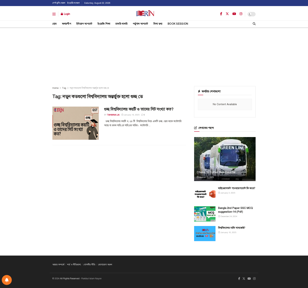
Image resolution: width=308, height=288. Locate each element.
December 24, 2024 (228, 216)
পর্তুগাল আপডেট (140, 23)
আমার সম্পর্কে (58, 264)
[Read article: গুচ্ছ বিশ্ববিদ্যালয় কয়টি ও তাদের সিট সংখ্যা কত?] (75, 123)
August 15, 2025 (206, 177)
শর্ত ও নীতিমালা (74, 264)
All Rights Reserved (69, 278)
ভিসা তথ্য (157, 23)
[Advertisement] (154, 54)
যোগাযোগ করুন (105, 264)
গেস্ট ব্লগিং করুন (58, 3)
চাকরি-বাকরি (121, 23)
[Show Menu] (54, 14)
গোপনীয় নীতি (89, 264)
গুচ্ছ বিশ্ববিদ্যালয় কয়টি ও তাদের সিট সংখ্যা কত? (138, 109)
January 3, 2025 (227, 193)
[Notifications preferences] (7, 280)
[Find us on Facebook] (221, 14)
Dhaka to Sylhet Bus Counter (216, 172)
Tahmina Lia (113, 115)
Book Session (178, 23)
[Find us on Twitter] (227, 14)
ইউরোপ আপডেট (84, 23)
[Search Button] (254, 23)
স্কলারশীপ (66, 23)
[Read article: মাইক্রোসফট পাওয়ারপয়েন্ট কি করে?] (204, 194)
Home (55, 88)
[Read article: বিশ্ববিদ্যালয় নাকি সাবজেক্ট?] (204, 233)
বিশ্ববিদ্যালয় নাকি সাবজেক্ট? (231, 227)
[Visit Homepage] (145, 14)
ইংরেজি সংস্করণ (73, 3)
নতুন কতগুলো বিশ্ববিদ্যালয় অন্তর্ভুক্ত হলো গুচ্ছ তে (89, 88)
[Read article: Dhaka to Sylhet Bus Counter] (225, 159)
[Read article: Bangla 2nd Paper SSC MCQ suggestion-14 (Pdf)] (204, 214)
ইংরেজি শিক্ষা (104, 23)
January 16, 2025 (131, 115)
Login (66, 14)
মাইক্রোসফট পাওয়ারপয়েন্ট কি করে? (236, 188)
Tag (64, 88)
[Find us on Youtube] (234, 14)
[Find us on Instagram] (241, 14)
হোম (54, 23)
